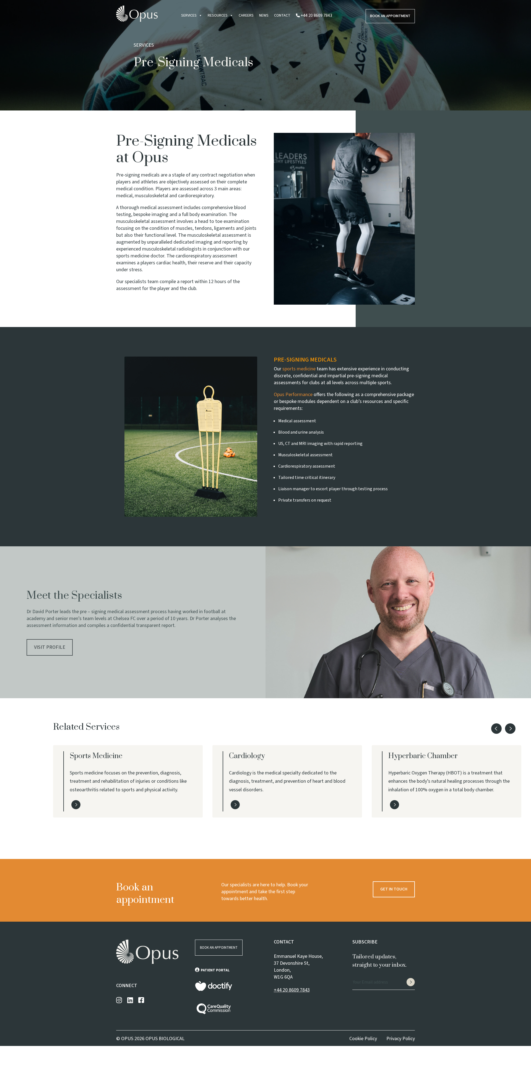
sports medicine (299, 368)
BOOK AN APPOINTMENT (219, 947)
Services (189, 15)
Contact (282, 15)
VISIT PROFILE (49, 647)
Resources (218, 15)
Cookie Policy (363, 1038)
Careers (246, 15)
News (264, 15)
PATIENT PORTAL (215, 970)
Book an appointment (390, 16)
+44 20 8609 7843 (292, 990)
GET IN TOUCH (393, 889)
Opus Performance (293, 394)
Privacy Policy (400, 1038)
